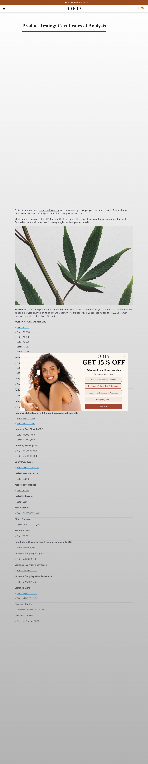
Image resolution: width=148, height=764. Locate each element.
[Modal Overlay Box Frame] (74, 382)
